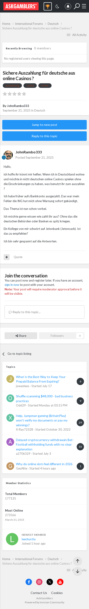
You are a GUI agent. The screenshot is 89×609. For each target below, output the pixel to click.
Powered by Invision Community (44, 602)
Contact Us (39, 593)
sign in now (12, 285)
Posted (35, 157)
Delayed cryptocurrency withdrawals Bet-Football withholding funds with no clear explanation (45, 444)
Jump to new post (44, 125)
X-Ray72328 (24, 429)
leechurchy (29, 539)
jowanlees (22, 386)
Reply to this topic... (26, 312)
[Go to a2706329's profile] (10, 442)
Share (22, 335)
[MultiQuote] (7, 257)
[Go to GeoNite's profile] (10, 466)
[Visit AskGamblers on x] (50, 582)
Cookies (57, 593)
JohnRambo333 (18, 106)
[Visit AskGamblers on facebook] (29, 582)
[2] (57, 7)
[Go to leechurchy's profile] (12, 539)
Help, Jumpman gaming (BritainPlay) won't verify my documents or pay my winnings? (42, 420)
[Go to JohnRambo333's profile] (8, 155)
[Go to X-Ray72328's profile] (10, 418)
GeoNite (21, 468)
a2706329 (23, 453)
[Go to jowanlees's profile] (10, 379)
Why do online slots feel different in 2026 (44, 464)
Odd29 (21, 405)
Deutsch (39, 110)
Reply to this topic (44, 136)
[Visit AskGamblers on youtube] (60, 582)
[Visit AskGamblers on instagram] (39, 582)
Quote (18, 257)
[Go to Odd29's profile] (10, 398)
